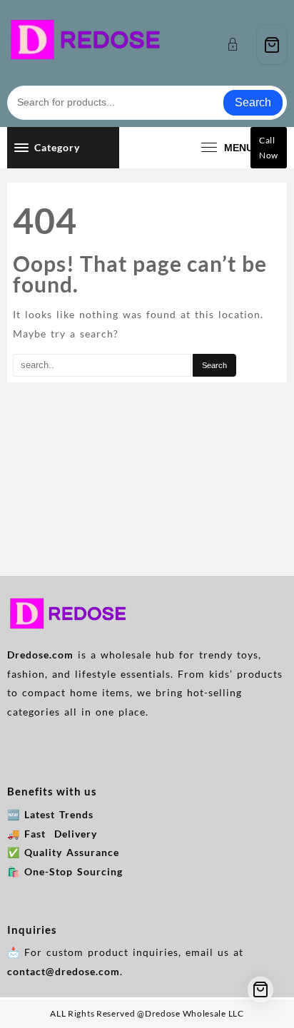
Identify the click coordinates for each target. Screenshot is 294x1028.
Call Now (268, 148)
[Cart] (271, 44)
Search (253, 102)
